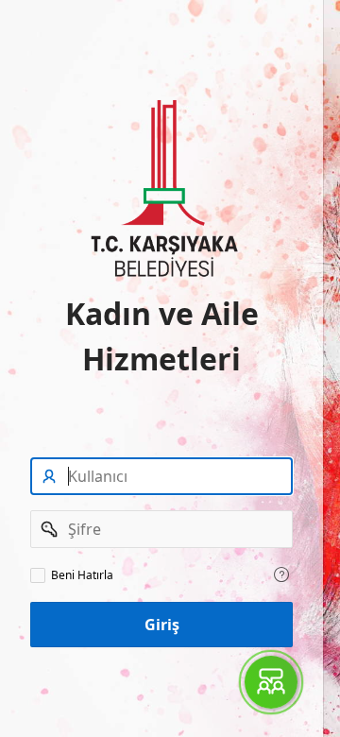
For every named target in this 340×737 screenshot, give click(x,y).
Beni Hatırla (82, 575)
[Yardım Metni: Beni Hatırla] (281, 574)
